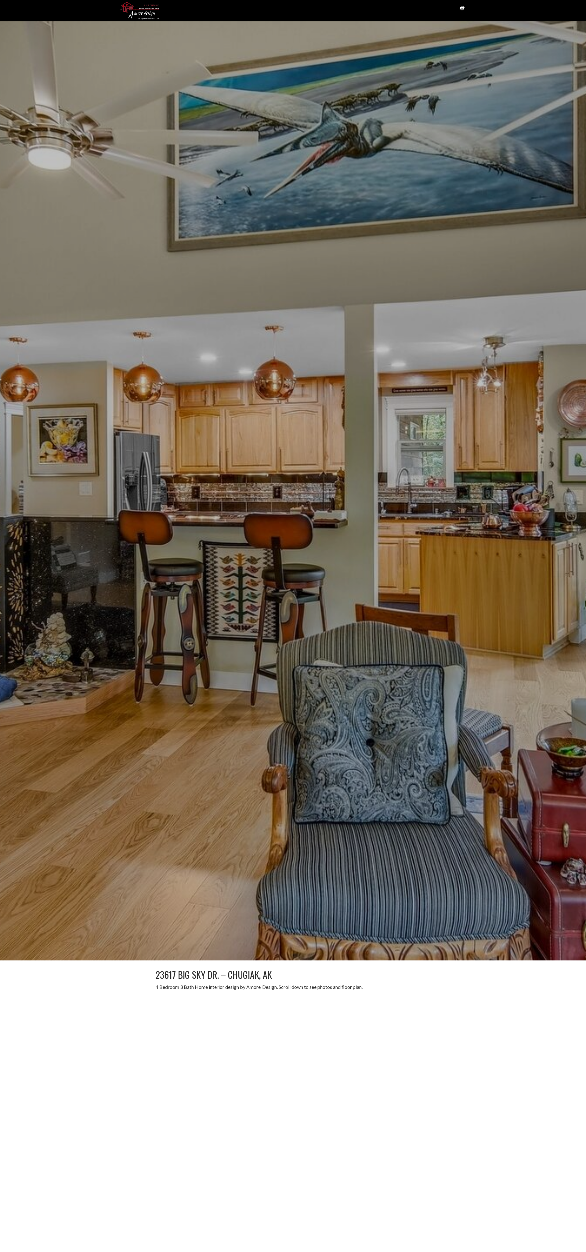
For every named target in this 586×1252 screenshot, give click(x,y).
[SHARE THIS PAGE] (462, 10)
